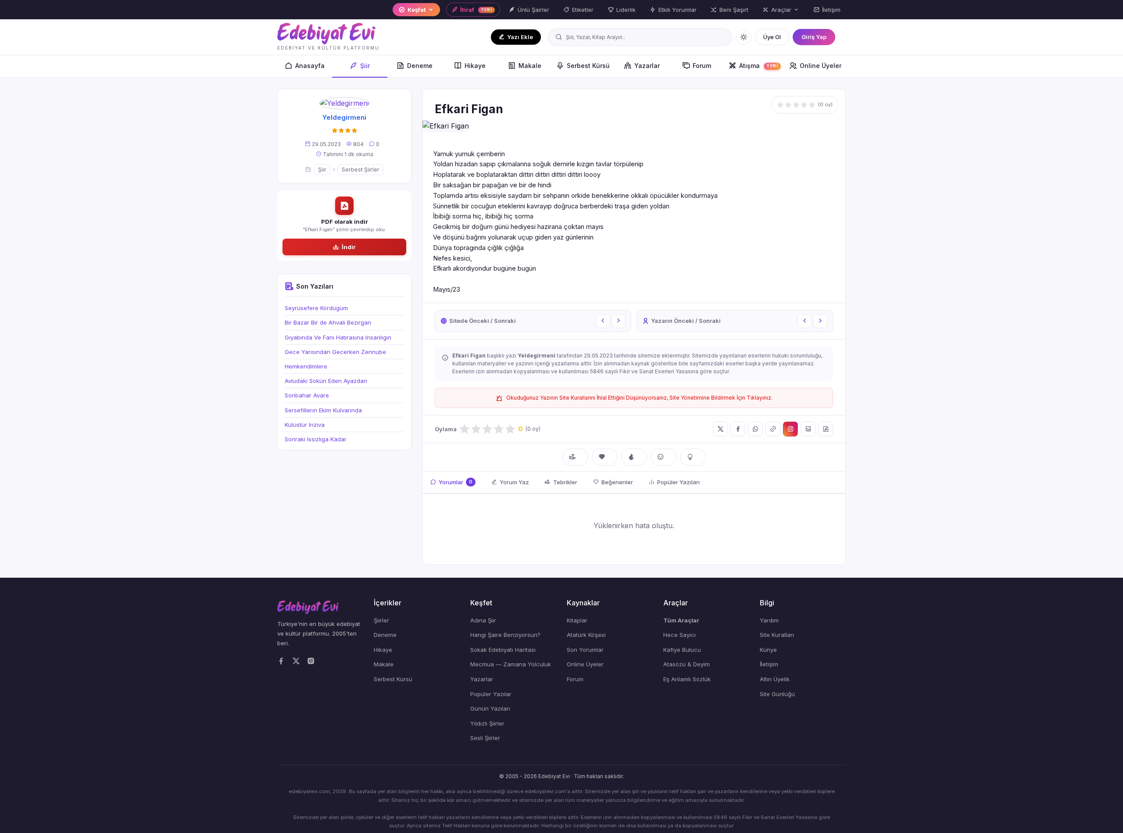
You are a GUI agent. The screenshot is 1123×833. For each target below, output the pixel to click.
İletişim (831, 9)
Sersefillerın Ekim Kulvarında (323, 410)
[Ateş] (634, 457)
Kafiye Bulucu (682, 649)
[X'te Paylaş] (720, 429)
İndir (349, 246)
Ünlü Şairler (533, 9)
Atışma (758, 65)
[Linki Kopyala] (772, 429)
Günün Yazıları (490, 708)
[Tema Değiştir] (743, 37)
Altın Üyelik (775, 679)
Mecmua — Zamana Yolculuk (510, 664)
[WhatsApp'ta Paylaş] (755, 429)
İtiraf (476, 9)
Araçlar (781, 9)
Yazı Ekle (520, 36)
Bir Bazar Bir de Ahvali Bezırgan (328, 322)
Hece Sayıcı (679, 634)
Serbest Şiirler (360, 169)
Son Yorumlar (585, 649)
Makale (530, 65)
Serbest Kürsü (588, 65)
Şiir (365, 65)
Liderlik (626, 9)
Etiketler (583, 9)
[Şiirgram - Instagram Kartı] (790, 429)
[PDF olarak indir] (825, 429)
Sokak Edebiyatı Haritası (503, 649)
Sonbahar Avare (307, 395)
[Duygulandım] (663, 457)
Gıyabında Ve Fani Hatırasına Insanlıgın (338, 337)
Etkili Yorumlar (677, 9)
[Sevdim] (605, 457)
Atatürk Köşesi (586, 634)
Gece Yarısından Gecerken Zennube (335, 351)
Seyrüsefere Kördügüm (316, 308)
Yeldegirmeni (344, 118)
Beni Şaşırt (733, 9)
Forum (702, 65)
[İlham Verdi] (693, 457)
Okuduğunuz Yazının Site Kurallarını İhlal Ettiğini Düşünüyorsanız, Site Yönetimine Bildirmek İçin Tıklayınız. (639, 397)
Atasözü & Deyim (686, 664)
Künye (768, 649)
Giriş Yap (813, 36)
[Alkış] (575, 457)
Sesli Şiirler (485, 737)
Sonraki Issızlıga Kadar (316, 439)
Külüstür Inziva (305, 424)
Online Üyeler (820, 65)
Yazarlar (647, 65)
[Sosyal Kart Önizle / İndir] (808, 429)
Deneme (420, 65)
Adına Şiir (483, 620)
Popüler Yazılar (490, 693)
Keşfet (417, 9)
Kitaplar (577, 620)
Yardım (769, 620)
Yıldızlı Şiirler (487, 723)
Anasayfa (310, 65)
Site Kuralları (777, 634)
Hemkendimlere (306, 366)
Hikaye (475, 65)
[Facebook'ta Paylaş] (737, 429)
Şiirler (381, 620)
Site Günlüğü (777, 693)
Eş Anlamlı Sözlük (687, 679)
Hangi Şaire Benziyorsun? (505, 634)
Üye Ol (772, 36)
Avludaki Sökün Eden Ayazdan (326, 381)
